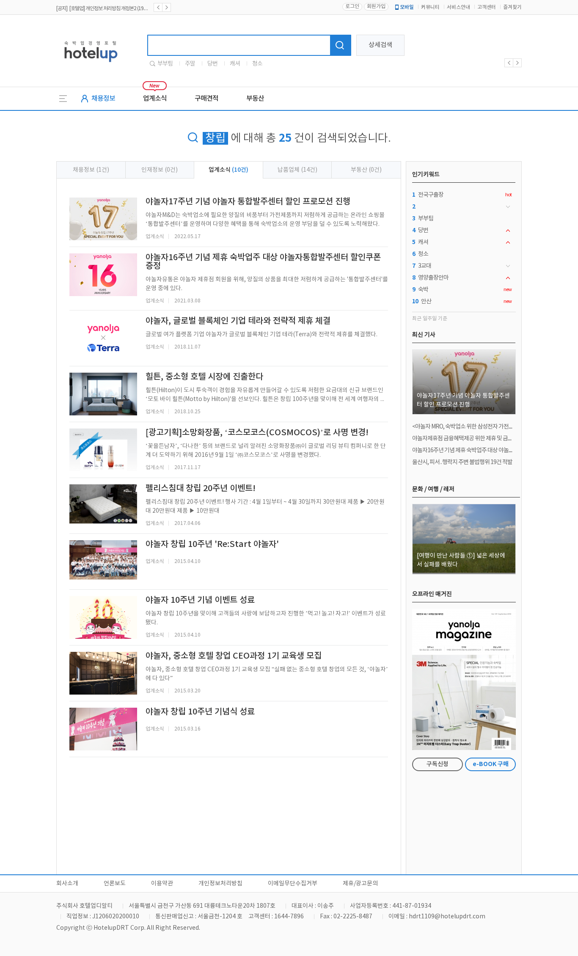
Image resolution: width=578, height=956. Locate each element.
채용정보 (103, 98)
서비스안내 (458, 7)
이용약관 (162, 883)
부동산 (255, 98)
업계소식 (155, 98)
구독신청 (438, 764)
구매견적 (206, 98)
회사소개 (67, 883)
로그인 (352, 6)
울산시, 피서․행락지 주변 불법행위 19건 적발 (462, 462)
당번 (212, 63)
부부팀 (165, 63)
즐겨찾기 (512, 7)
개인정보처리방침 (220, 883)
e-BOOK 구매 (491, 764)
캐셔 (235, 63)
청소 (257, 63)
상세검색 (380, 45)
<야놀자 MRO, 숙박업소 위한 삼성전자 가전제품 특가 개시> (478, 426)
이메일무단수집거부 (292, 883)
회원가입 (376, 6)
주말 (190, 63)
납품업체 (297, 170)
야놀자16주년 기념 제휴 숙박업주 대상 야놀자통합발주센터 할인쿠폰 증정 (494, 450)
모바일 (407, 7)
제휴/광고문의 (360, 883)
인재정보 (159, 170)
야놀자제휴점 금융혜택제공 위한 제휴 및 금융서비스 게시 (475, 438)
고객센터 (486, 7)
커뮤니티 (430, 7)
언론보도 (115, 883)
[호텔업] (90, 65)
